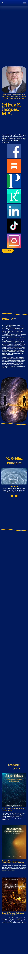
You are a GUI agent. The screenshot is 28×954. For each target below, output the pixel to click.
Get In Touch (7, 250)
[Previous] (12, 496)
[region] (14, 483)
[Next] (16, 496)
